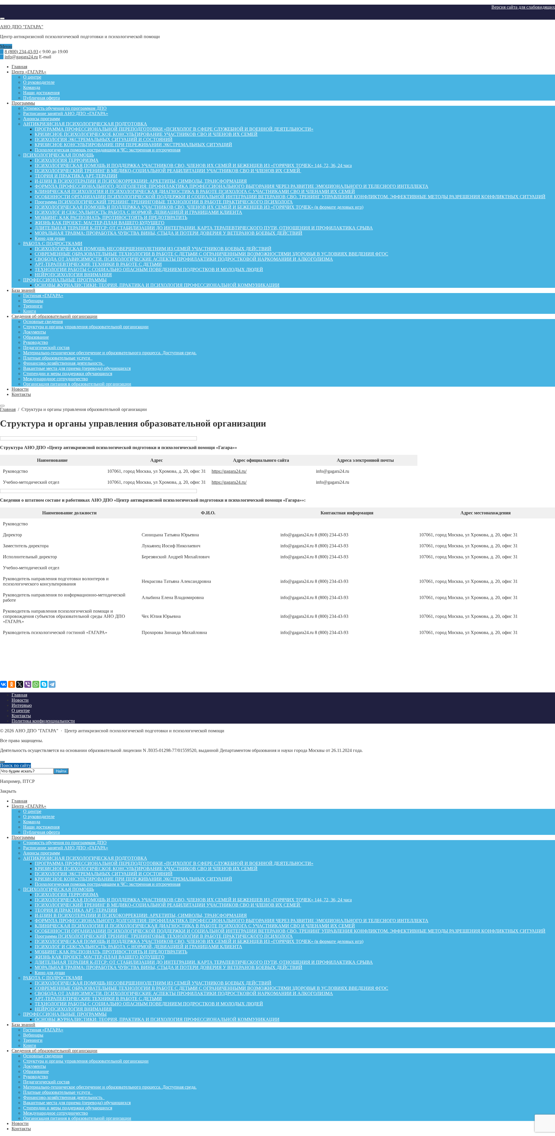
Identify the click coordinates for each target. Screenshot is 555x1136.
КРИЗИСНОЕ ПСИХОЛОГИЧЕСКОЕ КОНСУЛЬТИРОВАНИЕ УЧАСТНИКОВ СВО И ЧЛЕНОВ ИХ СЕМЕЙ (146, 868)
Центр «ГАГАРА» (29, 806)
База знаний (23, 1024)
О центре (32, 811)
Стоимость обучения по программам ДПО (65, 842)
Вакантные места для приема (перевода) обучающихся (77, 1102)
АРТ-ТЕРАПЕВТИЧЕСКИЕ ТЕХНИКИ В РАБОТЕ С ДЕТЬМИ (98, 998)
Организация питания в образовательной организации (77, 1118)
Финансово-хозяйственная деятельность (64, 1097)
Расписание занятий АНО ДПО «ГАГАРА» (65, 847)
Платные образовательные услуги (57, 1092)
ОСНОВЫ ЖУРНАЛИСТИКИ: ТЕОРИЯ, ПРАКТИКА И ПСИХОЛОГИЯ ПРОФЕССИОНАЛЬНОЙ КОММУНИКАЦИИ (157, 1019)
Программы (23, 837)
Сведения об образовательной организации (54, 1050)
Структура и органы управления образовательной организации (86, 1061)
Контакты (21, 1128)
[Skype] (43, 684)
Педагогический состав (46, 1081)
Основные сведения (43, 1055)
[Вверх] (2, 762)
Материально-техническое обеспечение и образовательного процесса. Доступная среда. (110, 1087)
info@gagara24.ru (21, 56)
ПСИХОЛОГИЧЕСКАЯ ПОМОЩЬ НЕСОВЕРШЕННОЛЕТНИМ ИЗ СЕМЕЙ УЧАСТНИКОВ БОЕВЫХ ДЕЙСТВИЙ (153, 983)
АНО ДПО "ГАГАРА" (21, 26)
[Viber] (27, 684)
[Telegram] (52, 684)
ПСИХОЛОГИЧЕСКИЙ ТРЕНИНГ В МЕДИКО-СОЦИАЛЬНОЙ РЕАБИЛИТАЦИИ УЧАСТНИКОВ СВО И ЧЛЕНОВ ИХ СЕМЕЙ (168, 905)
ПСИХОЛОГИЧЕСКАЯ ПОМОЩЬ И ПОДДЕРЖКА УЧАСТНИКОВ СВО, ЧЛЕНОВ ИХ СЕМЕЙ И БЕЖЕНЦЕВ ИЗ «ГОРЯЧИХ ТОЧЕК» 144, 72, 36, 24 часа (193, 899)
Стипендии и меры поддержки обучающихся (67, 1107)
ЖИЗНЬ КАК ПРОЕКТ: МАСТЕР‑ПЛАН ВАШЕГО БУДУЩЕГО (99, 957)
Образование (36, 1071)
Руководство (35, 1076)
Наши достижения (41, 826)
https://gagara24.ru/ (229, 471)
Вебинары (33, 1035)
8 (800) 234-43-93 (21, 51)
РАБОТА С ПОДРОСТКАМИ (52, 977)
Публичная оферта (41, 832)
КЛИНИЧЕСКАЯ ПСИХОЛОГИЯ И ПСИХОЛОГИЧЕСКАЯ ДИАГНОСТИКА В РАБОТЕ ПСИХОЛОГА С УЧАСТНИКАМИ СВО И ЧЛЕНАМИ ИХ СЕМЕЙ (195, 925)
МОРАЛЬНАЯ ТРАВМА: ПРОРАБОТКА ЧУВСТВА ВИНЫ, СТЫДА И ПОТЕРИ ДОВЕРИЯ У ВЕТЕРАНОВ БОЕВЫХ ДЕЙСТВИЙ (168, 967)
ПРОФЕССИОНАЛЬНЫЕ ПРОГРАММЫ (65, 1014)
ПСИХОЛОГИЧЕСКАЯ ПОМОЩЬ (58, 889)
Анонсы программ (41, 852)
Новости (20, 1123)
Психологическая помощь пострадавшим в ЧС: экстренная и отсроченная (107, 884)
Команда (31, 821)
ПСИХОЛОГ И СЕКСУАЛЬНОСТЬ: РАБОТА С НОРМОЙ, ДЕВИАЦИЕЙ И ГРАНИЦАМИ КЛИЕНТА (138, 946)
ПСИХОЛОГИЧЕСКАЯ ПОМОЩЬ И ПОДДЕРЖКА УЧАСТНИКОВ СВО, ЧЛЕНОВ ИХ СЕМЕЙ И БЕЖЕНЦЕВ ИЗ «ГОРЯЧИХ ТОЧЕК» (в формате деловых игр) (199, 941)
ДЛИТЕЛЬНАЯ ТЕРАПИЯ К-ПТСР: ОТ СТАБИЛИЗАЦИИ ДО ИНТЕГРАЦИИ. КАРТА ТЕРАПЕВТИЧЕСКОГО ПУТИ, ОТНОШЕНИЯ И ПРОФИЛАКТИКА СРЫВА (204, 962)
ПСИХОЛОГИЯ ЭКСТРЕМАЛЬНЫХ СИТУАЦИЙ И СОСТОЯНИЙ (104, 873)
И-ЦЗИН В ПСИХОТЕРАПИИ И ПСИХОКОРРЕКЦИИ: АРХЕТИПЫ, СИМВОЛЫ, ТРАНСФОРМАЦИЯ (141, 915)
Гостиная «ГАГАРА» (43, 1029)
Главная (19, 800)
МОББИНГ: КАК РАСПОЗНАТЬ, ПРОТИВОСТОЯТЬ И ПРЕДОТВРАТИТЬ (111, 951)
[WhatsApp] (35, 684)
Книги (29, 1045)
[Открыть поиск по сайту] (2, 18)
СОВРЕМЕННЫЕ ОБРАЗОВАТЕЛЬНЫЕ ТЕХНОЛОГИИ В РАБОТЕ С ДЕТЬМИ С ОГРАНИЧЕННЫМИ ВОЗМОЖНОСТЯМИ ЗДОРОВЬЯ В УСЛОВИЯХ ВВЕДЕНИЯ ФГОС (211, 988)
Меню (6, 46)
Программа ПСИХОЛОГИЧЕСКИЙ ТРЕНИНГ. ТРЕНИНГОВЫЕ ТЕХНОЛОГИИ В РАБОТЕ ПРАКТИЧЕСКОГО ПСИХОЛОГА (164, 936)
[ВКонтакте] (3, 684)
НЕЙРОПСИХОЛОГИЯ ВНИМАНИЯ (73, 1009)
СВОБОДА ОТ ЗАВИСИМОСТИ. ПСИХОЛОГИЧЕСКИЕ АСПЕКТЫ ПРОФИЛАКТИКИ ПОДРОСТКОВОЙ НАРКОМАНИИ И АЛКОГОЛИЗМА (184, 993)
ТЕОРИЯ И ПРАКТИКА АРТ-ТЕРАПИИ (76, 910)
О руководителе (39, 816)
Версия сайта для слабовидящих (523, 7)
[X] (19, 684)
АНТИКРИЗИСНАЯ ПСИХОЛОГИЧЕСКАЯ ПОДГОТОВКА (85, 858)
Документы (34, 1066)
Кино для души (50, 972)
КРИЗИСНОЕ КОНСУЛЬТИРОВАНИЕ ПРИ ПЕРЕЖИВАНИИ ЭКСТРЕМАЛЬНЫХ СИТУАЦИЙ (133, 878)
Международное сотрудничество (55, 1113)
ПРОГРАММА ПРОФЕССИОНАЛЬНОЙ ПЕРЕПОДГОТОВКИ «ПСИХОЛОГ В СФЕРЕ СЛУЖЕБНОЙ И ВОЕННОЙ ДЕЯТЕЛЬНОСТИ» (174, 863)
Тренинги (32, 1040)
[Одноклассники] (11, 684)
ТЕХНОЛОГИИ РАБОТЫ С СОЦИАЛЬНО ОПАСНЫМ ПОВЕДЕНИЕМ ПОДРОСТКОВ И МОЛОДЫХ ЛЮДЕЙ (149, 1003)
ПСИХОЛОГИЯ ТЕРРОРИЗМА (67, 894)
